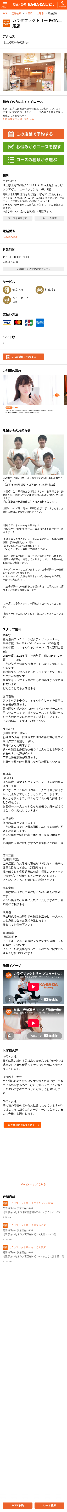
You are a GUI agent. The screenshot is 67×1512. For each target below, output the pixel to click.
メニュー (4, 7)
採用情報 (62, 6)
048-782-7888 (10, 237)
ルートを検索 (49, 218)
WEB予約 (18, 1505)
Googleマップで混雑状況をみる (33, 269)
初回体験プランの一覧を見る (18, 119)
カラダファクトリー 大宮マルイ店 (27, 1225)
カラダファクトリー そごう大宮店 (27, 1247)
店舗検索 (16, 13)
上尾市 (40, 13)
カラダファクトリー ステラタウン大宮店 (31, 1203)
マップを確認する (17, 218)
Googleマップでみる (33, 1184)
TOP (5, 13)
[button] (32, 72)
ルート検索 (49, 1505)
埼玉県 (28, 13)
